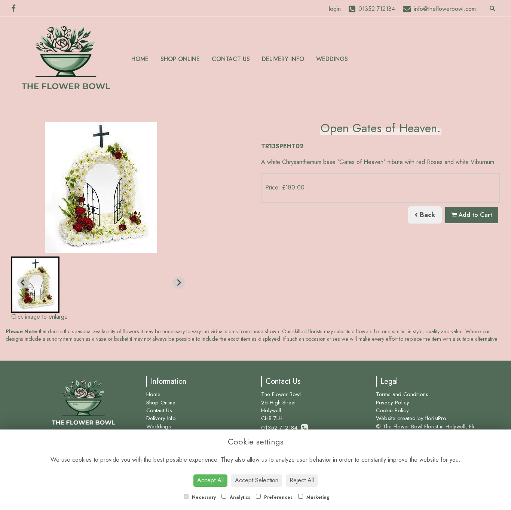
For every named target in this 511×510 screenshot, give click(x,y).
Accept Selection (256, 480)
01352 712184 (281, 428)
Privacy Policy (392, 402)
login (335, 8)
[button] (35, 284)
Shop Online (180, 59)
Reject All (302, 480)
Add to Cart (474, 214)
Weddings (332, 59)
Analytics (239, 497)
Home (140, 59)
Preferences (278, 497)
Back (426, 215)
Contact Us (231, 59)
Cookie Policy (392, 410)
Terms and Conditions (402, 394)
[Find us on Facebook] (15, 8)
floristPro (435, 418)
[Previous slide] (23, 283)
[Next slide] (179, 283)
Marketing (317, 497)
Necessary (203, 497)
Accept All (210, 480)
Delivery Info (283, 59)
